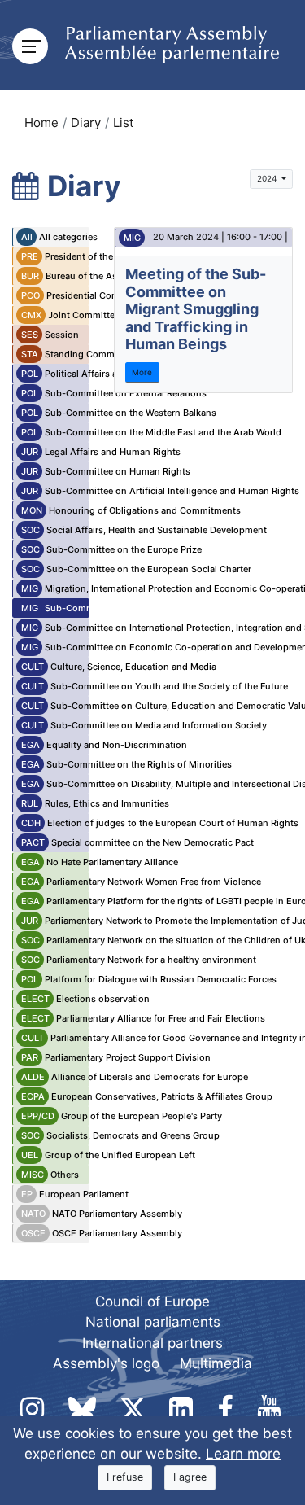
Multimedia (216, 1363)
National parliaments (152, 1322)
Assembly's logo (106, 1363)
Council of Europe (152, 1301)
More (142, 372)
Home (41, 122)
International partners (152, 1343)
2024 (268, 178)
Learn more (243, 1454)
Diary (86, 122)
